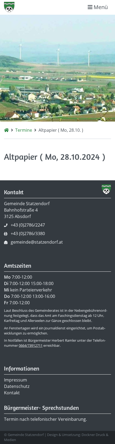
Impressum (15, 380)
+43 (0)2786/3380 (28, 233)
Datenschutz (16, 386)
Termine (23, 130)
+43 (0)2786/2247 (28, 225)
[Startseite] (6, 130)
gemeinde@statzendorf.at (37, 242)
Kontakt (12, 393)
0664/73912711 (31, 345)
